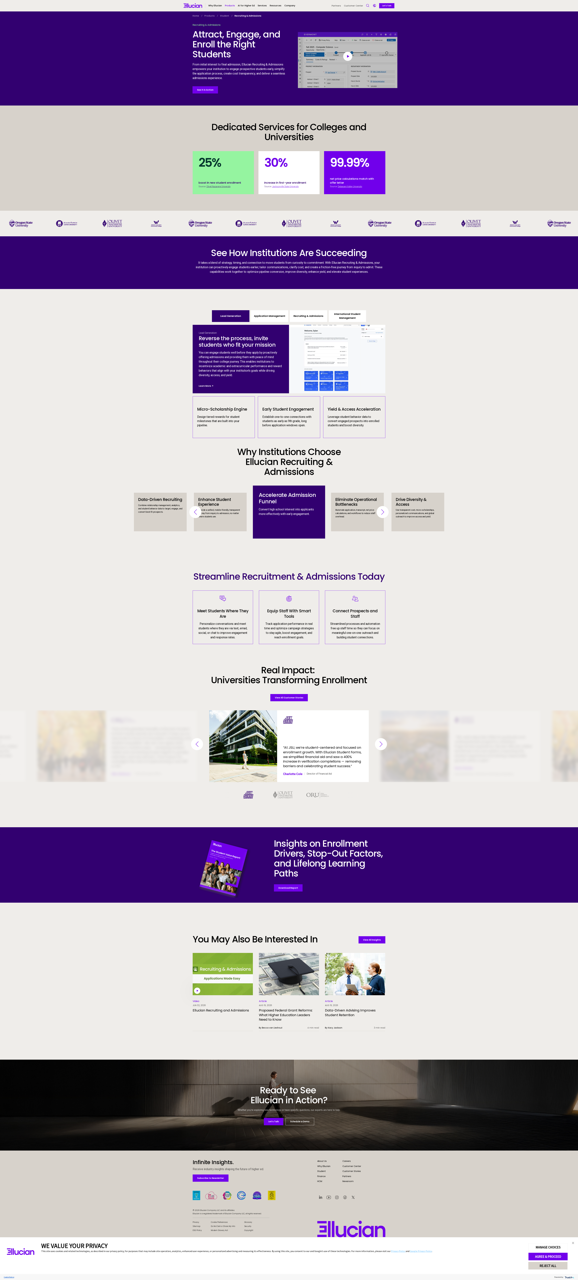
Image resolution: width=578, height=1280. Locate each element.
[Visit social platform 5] (353, 1197)
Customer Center (353, 5)
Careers (346, 1161)
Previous (195, 512)
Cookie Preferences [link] (219, 1222)
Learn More (205, 386)
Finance (321, 1176)
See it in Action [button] (205, 89)
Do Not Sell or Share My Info (223, 1226)
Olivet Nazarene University (218, 186)
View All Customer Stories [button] (289, 697)
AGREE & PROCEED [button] (548, 1256)
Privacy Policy (398, 1251)
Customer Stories (351, 1171)
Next (383, 512)
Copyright (248, 1230)
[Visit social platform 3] (336, 1197)
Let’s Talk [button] (273, 1121)
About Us (322, 1161)
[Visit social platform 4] (345, 1197)
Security (248, 1226)
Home (196, 15)
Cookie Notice (9, 1277)
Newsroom (348, 1181)
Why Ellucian (323, 1166)
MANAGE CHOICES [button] (548, 1247)
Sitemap (196, 1226)
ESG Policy (197, 1230)
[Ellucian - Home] (351, 1229)
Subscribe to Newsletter (210, 1178)
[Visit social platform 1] (320, 1197)
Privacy (196, 1222)
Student (224, 15)
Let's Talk (386, 5)
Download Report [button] (288, 887)
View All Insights (372, 939)
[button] (230, 7)
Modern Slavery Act (219, 1230)
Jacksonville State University (285, 186)
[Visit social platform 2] (328, 1197)
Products (209, 15)
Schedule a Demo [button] (299, 1121)
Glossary (248, 1222)
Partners (336, 5)
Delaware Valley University (350, 186)
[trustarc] (569, 1277)
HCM (319, 1181)
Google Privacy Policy (421, 1251)
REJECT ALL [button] (548, 1266)
